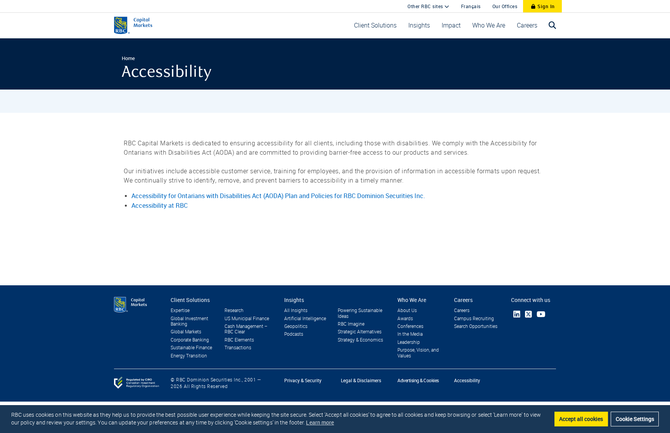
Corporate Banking (190, 340)
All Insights (295, 310)
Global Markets (186, 332)
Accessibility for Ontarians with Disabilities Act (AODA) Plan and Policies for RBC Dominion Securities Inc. (278, 195)
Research (233, 310)
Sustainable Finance (191, 347)
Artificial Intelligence (305, 318)
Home (128, 58)
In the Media (410, 334)
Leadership (408, 342)
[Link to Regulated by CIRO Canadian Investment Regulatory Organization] (136, 382)
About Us (407, 310)
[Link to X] (528, 314)
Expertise (180, 310)
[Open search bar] (552, 25)
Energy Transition (189, 356)
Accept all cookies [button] (581, 419)
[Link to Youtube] (541, 314)
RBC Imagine (351, 324)
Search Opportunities (475, 326)
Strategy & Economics (360, 340)
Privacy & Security (302, 380)
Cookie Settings (635, 419)
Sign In (545, 6)
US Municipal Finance (246, 318)
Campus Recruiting (474, 318)
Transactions (237, 347)
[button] (375, 25)
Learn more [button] (320, 422)
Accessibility (467, 380)
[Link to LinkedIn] (516, 314)
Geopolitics (295, 326)
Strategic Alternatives (360, 332)
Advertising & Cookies (418, 380)
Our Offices (505, 6)
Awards (405, 318)
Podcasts (293, 334)
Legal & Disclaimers (361, 380)
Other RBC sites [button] (426, 6)
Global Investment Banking (189, 321)
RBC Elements (239, 340)
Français (471, 6)
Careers (462, 310)
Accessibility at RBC (159, 205)
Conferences (410, 326)
